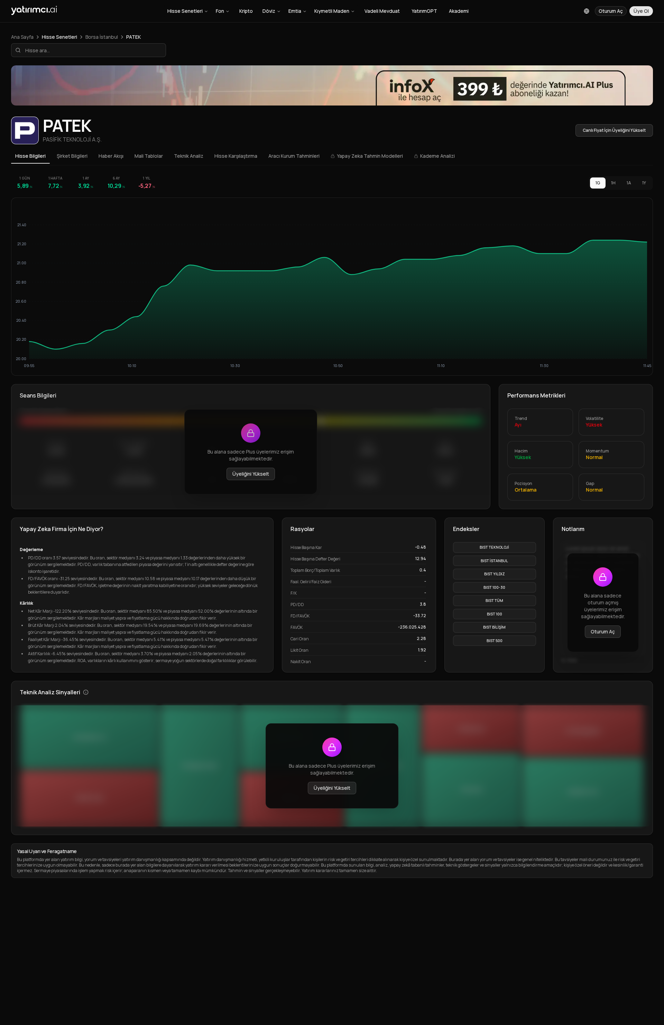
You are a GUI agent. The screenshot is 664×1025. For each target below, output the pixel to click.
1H (613, 183)
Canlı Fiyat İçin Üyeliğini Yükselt (614, 130)
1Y (644, 183)
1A (629, 183)
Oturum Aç (603, 631)
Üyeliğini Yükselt (250, 473)
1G (598, 183)
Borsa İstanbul (101, 37)
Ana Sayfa (22, 37)
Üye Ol (641, 11)
